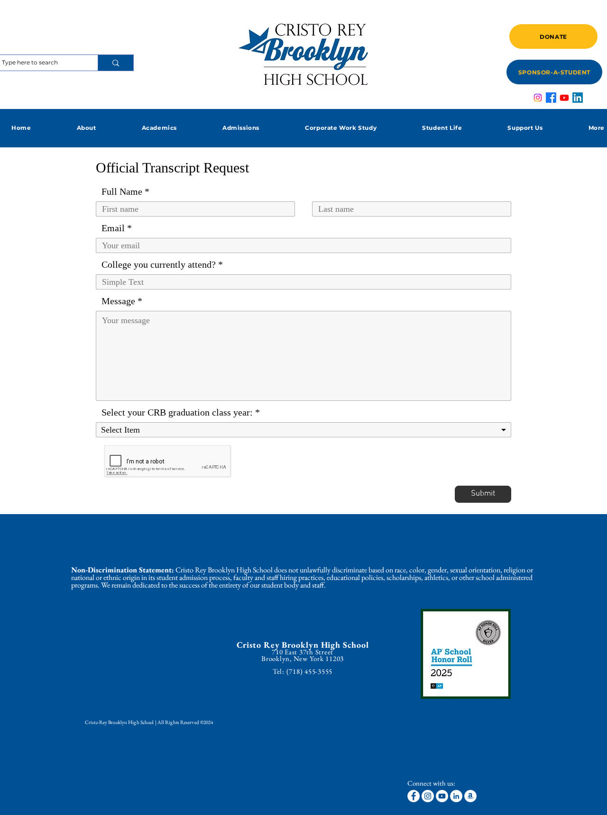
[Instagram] (538, 97)
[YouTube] (442, 796)
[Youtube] (564, 97)
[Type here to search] (115, 63)
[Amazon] (470, 796)
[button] (86, 127)
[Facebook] (551, 97)
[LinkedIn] (577, 97)
